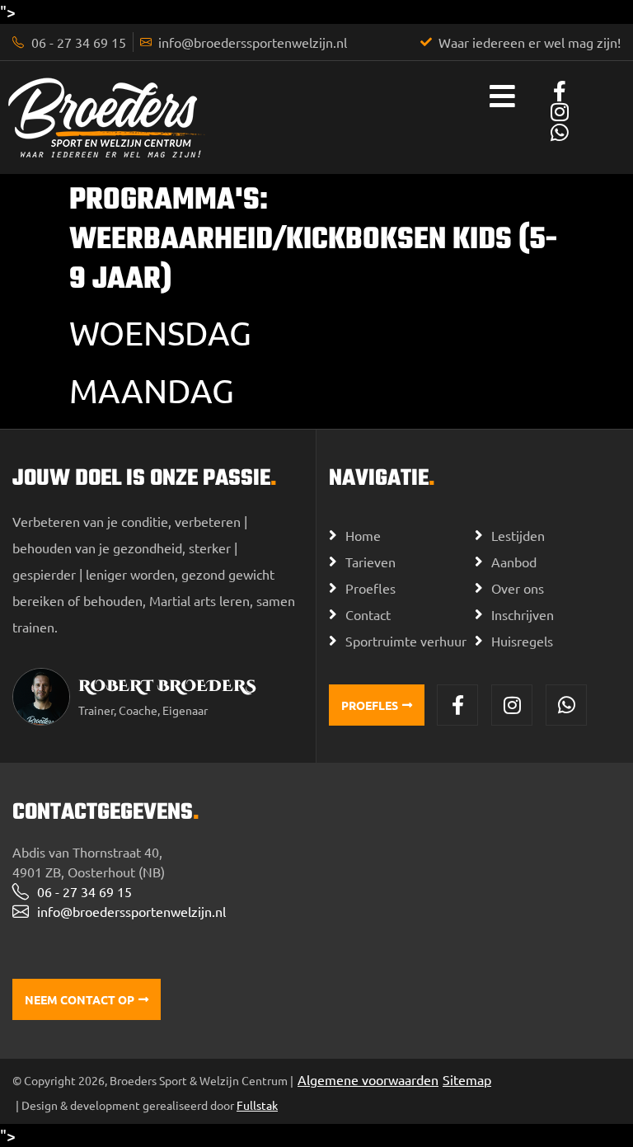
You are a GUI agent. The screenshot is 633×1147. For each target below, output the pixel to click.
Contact (368, 614)
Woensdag (160, 332)
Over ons (517, 588)
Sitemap (467, 1079)
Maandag (151, 390)
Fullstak (257, 1105)
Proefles (370, 588)
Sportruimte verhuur (406, 640)
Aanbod (514, 561)
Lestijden (518, 535)
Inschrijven (522, 614)
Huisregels (522, 640)
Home (363, 535)
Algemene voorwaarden (368, 1079)
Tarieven (370, 561)
